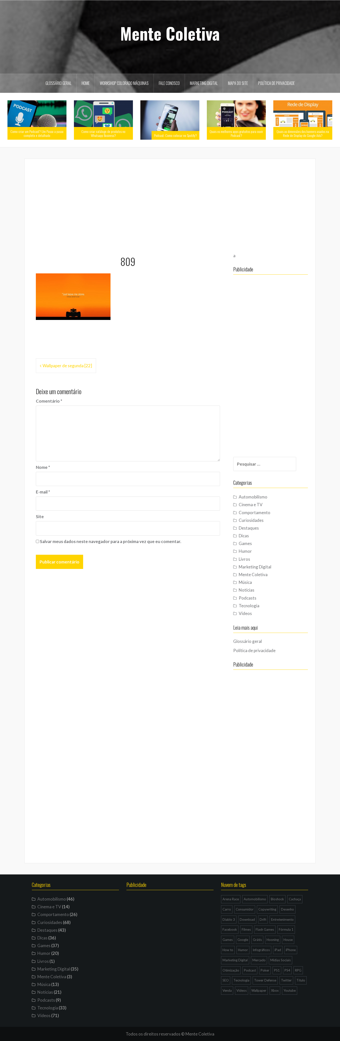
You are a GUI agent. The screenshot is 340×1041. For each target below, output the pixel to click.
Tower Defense (265, 980)
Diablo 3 (229, 919)
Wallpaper (258, 990)
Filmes (246, 929)
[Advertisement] (170, 205)
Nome (43, 467)
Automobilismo (253, 496)
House (288, 940)
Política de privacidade (276, 83)
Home (86, 83)
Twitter (286, 980)
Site (40, 516)
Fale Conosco (169, 83)
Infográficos (261, 950)
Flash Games (265, 929)
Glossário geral (58, 83)
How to (228, 950)
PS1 (277, 970)
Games (245, 543)
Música (245, 582)
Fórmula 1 (286, 929)
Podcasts (247, 598)
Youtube (289, 990)
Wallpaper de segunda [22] (67, 365)
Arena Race (231, 899)
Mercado (259, 960)
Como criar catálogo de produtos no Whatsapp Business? (103, 133)
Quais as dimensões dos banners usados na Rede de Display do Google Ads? (303, 133)
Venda (227, 990)
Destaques (249, 528)
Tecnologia (249, 605)
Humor (245, 551)
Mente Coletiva (170, 33)
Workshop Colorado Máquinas (124, 83)
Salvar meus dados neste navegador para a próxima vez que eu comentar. (110, 541)
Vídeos (245, 613)
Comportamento (254, 512)
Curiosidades (251, 520)
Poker (265, 970)
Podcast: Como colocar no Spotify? (175, 135)
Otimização (231, 970)
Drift (263, 919)
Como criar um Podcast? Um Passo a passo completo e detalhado (36, 133)
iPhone (291, 950)
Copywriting (267, 909)
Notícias (246, 590)
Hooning (273, 940)
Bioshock (277, 899)
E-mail (43, 491)
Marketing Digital (204, 83)
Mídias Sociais (280, 960)
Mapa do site (238, 83)
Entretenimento (282, 919)
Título (300, 980)
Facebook (230, 929)
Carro (227, 909)
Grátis (257, 940)
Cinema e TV (251, 504)
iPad (278, 950)
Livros (244, 559)
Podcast (250, 970)
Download (247, 919)
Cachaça (295, 899)
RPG (298, 970)
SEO (226, 980)
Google (242, 940)
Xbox (275, 990)
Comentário (49, 401)
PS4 (287, 970)
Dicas (244, 535)
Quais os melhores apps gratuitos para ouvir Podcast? (236, 133)
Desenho (287, 909)
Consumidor (245, 909)
